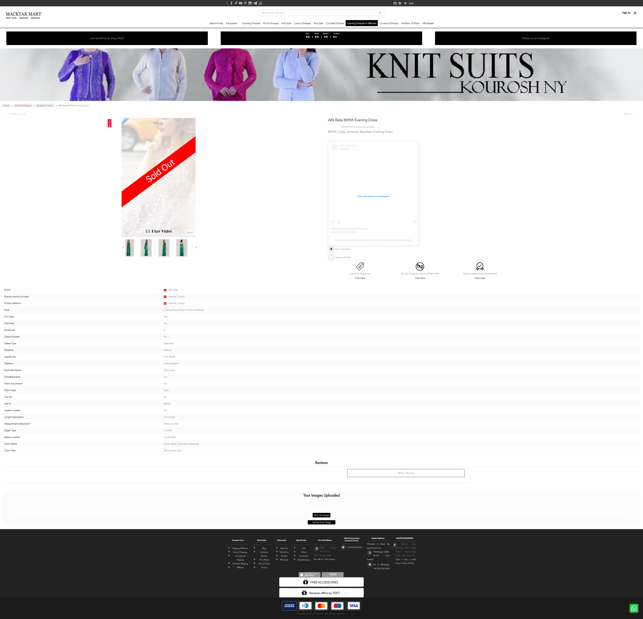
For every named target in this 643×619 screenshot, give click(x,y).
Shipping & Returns (240, 548)
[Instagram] (250, 3)
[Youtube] (241, 3)
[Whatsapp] (260, 3)
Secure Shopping (240, 552)
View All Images (321, 515)
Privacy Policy (264, 563)
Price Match (264, 559)
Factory (264, 567)
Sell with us (284, 552)
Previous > (16, 113)
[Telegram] (255, 3)
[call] (399, 3)
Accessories (303, 555)
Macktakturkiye (303, 559)
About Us (284, 548)
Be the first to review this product (358, 126)
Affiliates (240, 567)
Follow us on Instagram (536, 38)
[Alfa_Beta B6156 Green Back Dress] (181, 248)
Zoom (190, 232)
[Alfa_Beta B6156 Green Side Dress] (146, 248)
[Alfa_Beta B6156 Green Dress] (128, 248)
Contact (284, 555)
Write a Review (406, 473)
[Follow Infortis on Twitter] (227, 3)
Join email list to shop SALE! (107, 38)
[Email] (395, 3)
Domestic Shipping (240, 563)
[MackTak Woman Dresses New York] (23, 15)
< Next (630, 113)
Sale (303, 548)
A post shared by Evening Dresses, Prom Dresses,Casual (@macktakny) (373, 240)
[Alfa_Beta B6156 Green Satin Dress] (163, 248)
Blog (264, 548)
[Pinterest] (245, 3)
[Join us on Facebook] (232, 3)
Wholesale (284, 559)
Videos (303, 552)
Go (380, 12)
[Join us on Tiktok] (236, 3)
